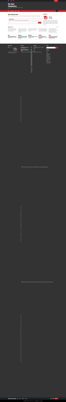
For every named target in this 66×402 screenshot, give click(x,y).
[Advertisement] (41, 6)
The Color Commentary (12, 5)
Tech (8, 35)
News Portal (48, 56)
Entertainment (19, 35)
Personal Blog (48, 57)
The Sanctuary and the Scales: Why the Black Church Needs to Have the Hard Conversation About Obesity (53, 37)
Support (47, 60)
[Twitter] (50, 18)
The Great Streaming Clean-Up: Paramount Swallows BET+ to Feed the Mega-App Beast (43, 37)
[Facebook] (8, 0)
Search (40, 22)
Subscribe (56, 398)
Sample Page (48, 59)
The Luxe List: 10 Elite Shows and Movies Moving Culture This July (32, 37)
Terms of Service (48, 61)
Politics (49, 35)
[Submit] (57, 47)
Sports (42, 47)
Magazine (47, 55)
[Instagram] (13, 0)
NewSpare (36, 400)
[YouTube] (11, 0)
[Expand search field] (57, 11)
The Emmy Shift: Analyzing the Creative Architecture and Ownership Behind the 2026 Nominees (22, 37)
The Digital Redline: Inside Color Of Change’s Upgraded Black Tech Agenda (12, 37)
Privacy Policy (48, 58)
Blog (47, 51)
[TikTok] (12, 0)
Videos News (48, 62)
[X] (9, 0)
